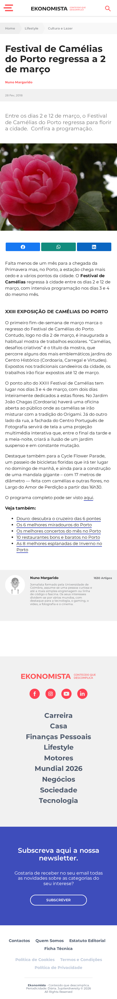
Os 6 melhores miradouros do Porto (54, 524)
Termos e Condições (81, 959)
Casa (58, 726)
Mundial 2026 (58, 768)
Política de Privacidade (58, 967)
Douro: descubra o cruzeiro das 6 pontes (58, 518)
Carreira (58, 715)
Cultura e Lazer (60, 28)
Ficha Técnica (58, 948)
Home (10, 28)
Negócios (58, 779)
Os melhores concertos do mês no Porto (58, 531)
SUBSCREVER (58, 900)
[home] (59, 8)
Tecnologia (58, 800)
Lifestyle (31, 28)
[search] (108, 8)
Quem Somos (49, 940)
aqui (88, 497)
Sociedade (58, 790)
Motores (58, 758)
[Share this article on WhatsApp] (58, 247)
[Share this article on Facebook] (23, 247)
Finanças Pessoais (58, 737)
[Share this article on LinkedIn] (94, 247)
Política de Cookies (35, 959)
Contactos (19, 940)
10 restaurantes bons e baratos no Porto (58, 537)
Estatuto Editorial (87, 940)
